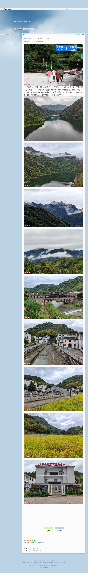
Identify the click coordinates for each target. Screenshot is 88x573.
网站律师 (51, 562)
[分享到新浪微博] (28, 540)
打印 (36, 542)
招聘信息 (46, 562)
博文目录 (20, 29)
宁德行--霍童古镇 (33, 548)
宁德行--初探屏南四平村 (35, 550)
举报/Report (41, 542)
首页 (15, 29)
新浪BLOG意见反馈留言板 (40, 561)
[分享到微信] (34, 540)
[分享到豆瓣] (32, 540)
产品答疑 (63, 562)
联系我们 (41, 562)
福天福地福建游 (39, 41)
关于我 (26, 29)
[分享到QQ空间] (30, 540)
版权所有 (46, 567)
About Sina (30, 562)
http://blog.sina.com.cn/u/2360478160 (22, 21)
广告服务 (36, 562)
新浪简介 (25, 562)
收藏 (28, 542)
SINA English (57, 562)
